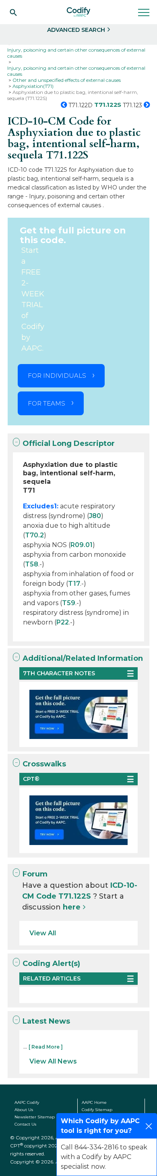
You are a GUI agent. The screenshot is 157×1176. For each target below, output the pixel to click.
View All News (53, 1061)
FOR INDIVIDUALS (57, 375)
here (72, 907)
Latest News (46, 1021)
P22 (62, 622)
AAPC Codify (26, 1102)
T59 (68, 603)
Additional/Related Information (83, 658)
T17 (74, 583)
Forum (35, 874)
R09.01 (81, 545)
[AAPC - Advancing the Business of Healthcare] (78, 12)
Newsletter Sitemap (34, 1117)
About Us (23, 1109)
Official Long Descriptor (69, 443)
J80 (95, 516)
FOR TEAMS (46, 403)
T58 (31, 564)
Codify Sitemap (97, 1109)
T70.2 (34, 535)
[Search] (13, 12)
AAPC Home (94, 1102)
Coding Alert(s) (51, 963)
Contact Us (25, 1124)
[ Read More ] (46, 1047)
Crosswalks (44, 764)
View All (42, 933)
